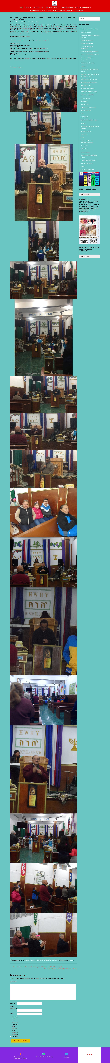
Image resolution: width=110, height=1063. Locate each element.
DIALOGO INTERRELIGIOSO (89, 82)
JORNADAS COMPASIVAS (88, 107)
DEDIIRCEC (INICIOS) (52, 7)
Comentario (13, 982)
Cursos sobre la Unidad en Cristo (90, 54)
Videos (83, 166)
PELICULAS (84, 134)
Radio (82, 137)
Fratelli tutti (84, 101)
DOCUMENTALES (86, 85)
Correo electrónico (13, 1008)
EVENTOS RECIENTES (42, 960)
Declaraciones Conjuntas (87, 63)
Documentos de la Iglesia (87, 88)
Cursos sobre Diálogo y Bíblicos (89, 51)
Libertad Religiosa (86, 110)
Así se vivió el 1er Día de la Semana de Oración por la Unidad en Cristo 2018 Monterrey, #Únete (37, 967)
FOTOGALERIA (85, 98)
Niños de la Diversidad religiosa (89, 120)
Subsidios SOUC (85, 152)
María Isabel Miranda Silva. (33, 22)
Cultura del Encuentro (29, 960)
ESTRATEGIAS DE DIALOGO (89, 92)
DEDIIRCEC (84, 66)
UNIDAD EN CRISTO (53, 960)
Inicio (21, 7)
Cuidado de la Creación (87, 40)
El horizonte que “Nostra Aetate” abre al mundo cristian (76, 7)
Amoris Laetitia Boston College (89, 29)
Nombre (13, 1003)
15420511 (66, 1057)
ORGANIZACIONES (38, 7)
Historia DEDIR (85, 104)
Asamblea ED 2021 (86, 32)
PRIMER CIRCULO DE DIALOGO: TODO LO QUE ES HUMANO (65, 10)
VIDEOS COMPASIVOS (87, 169)
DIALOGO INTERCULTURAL (89, 79)
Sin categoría (84, 145)
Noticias (83, 123)
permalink (70, 960)
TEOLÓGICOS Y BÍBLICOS (88, 160)
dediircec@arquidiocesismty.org (44, 1057)
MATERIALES (84, 117)
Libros (82, 113)
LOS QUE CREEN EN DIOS (37, 10)
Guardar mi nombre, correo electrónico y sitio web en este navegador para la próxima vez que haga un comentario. (15, 1026)
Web (11, 1013)
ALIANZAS (28, 7)
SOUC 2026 (84, 149)
